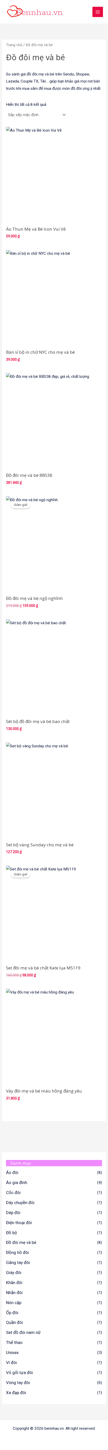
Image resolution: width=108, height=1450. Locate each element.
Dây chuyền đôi (20, 1202)
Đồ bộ (11, 1232)
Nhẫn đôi (14, 1292)
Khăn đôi (14, 1282)
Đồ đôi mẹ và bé (21, 1242)
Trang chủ (14, 45)
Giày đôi (13, 1272)
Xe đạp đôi (16, 1392)
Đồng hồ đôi (17, 1252)
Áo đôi (12, 1172)
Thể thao (14, 1342)
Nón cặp (13, 1302)
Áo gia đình (16, 1182)
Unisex (12, 1352)
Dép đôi (13, 1212)
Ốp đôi (12, 1312)
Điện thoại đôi (19, 1222)
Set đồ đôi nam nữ (23, 1332)
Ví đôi (11, 1362)
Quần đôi (14, 1322)
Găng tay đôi (18, 1262)
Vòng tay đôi (18, 1382)
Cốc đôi (13, 1192)
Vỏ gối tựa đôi (19, 1372)
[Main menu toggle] (97, 12)
